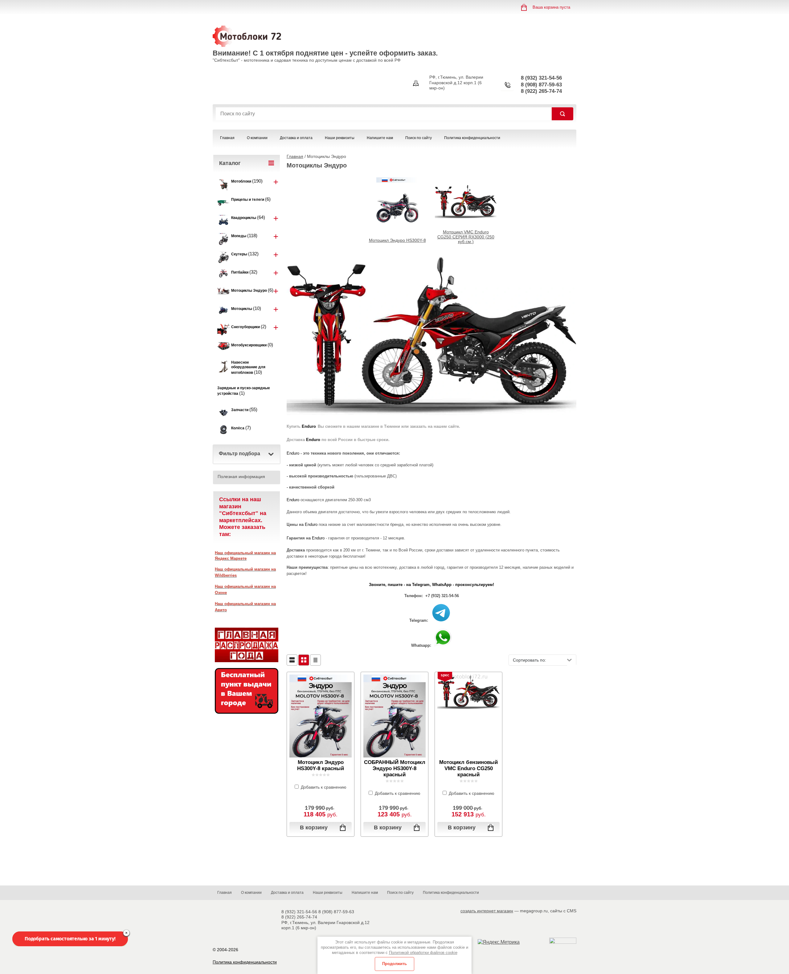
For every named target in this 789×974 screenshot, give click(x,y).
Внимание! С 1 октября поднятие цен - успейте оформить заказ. (325, 53)
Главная (227, 138)
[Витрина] (303, 660)
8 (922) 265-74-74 (541, 91)
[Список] (292, 660)
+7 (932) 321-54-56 (442, 595)
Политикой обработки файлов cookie (423, 952)
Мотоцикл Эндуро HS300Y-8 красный (320, 765)
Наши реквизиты (339, 138)
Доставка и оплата (296, 138)
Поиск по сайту (418, 138)
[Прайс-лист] (315, 660)
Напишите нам (380, 138)
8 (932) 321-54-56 (541, 78)
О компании (257, 138)
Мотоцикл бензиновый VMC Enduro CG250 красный (468, 768)
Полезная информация (241, 476)
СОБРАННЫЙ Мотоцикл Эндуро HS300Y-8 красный (394, 768)
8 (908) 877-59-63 (541, 85)
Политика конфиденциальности (472, 138)
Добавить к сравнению (323, 787)
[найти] (562, 113)
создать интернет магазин (486, 910)
